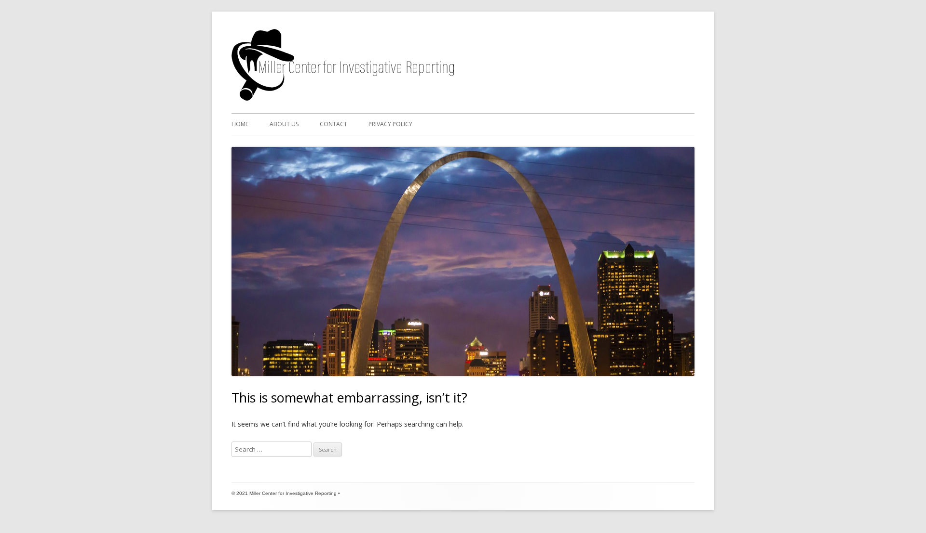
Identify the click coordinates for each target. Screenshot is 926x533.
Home (240, 124)
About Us (284, 124)
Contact (333, 124)
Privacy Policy (390, 124)
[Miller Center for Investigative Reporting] (343, 98)
